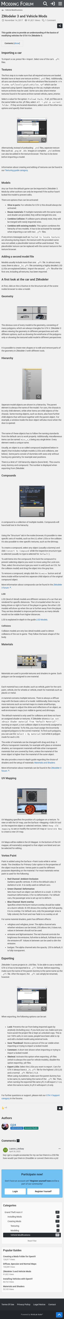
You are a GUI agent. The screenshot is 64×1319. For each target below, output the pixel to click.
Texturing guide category (16, 170)
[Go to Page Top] (59, 1315)
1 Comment (50, 20)
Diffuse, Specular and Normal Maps (19, 1264)
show (16, 43)
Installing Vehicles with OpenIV (18, 1279)
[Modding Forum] (17, 4)
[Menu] (60, 4)
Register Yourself (43, 1191)
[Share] (60, 25)
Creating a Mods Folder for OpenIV (19, 1256)
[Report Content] (60, 1108)
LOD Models (41, 619)
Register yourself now (40, 1181)
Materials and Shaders (44, 762)
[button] (59, 1148)
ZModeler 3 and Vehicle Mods (17, 1271)
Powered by (32, 1315)
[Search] (45, 4)
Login (15, 1191)
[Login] (53, 3)
